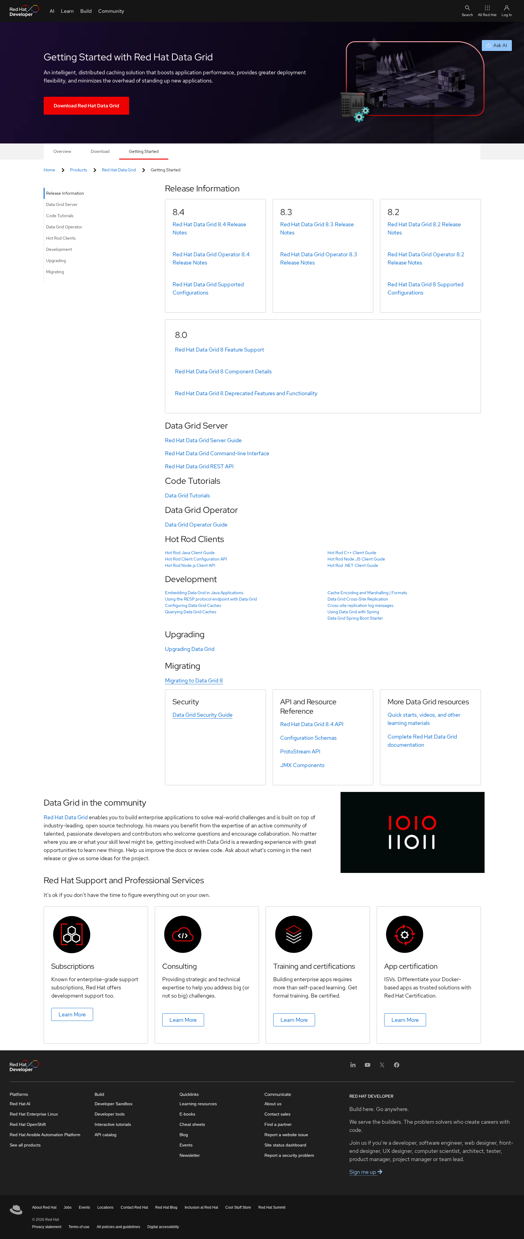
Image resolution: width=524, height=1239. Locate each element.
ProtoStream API (300, 751)
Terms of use (79, 1227)
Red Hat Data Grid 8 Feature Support (219, 349)
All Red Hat (487, 14)
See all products (25, 1145)
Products (78, 170)
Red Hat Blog (166, 1207)
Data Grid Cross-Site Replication (358, 599)
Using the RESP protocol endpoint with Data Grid (211, 599)
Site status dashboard (285, 1145)
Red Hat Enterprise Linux (34, 1114)
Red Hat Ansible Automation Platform (45, 1134)
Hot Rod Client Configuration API (196, 559)
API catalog (105, 1134)
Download (100, 151)
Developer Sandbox (114, 1103)
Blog (184, 1134)
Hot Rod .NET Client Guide (353, 565)
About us (272, 1103)
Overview (62, 151)
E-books (187, 1114)
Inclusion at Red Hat (201, 1207)
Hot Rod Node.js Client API (190, 565)
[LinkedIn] (353, 1067)
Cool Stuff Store (238, 1207)
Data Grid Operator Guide (196, 524)
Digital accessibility (163, 1227)
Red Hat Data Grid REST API (199, 466)
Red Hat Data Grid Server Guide (203, 440)
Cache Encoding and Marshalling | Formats (367, 592)
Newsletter (190, 1155)
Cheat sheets (192, 1124)
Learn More (72, 1014)
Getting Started (144, 151)
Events (186, 1145)
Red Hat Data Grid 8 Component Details (223, 371)
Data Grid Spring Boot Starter (355, 618)
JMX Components (302, 765)
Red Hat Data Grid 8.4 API (312, 724)
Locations (105, 1207)
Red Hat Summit (271, 1207)
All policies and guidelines (118, 1227)
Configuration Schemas (308, 737)
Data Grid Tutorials (187, 495)
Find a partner (278, 1124)
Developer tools (110, 1114)
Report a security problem (289, 1155)
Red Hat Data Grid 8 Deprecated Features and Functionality (246, 393)
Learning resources (198, 1103)
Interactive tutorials (113, 1124)
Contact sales (277, 1114)
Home (49, 170)
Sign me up (363, 1171)
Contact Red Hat (134, 1207)
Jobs (68, 1207)
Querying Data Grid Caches (190, 611)
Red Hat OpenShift (28, 1124)
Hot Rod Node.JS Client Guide (356, 559)
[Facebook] (396, 1067)
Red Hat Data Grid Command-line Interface (217, 453)
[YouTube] (367, 1067)
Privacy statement (46, 1227)
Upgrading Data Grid (189, 648)
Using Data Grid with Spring (353, 611)
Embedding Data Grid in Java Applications (204, 592)
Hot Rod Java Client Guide (190, 552)
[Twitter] (382, 1067)
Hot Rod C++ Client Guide (352, 552)
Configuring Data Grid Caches (193, 605)
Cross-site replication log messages (360, 605)
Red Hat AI (20, 1103)
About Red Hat (44, 1207)
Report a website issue (286, 1134)
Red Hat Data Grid (119, 170)
